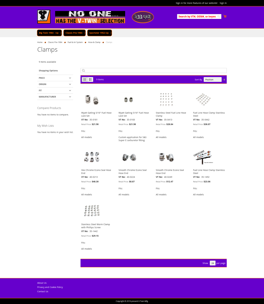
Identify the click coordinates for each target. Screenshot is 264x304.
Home (39, 42)
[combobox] (199, 16)
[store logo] (44, 17)
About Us (42, 282)
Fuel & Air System (75, 42)
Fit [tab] (40, 90)
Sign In (223, 3)
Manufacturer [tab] (47, 96)
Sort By (198, 79)
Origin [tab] (42, 84)
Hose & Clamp (94, 42)
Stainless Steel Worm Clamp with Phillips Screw (95, 226)
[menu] (132, 33)
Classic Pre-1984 (55, 42)
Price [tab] (42, 77)
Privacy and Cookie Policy (50, 287)
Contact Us (42, 291)
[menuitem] (49, 32)
